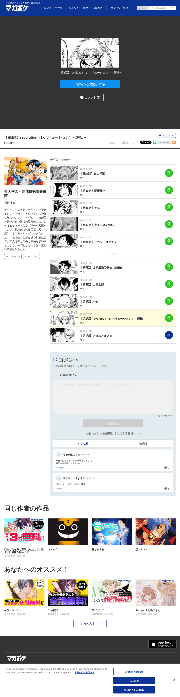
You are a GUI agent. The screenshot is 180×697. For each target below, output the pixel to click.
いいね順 (83, 443)
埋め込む (166, 142)
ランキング (73, 8)
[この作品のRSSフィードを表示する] (174, 142)
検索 (174, 8)
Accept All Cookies (134, 689)
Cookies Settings (134, 671)
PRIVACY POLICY (84, 672)
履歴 (85, 8)
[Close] (174, 680)
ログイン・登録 (119, 8)
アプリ (58, 8)
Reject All (134, 680)
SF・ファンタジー (13, 256)
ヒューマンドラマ (31, 256)
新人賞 (47, 8)
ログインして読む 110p (90, 84)
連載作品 (97, 8)
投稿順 (143, 443)
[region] (90, 680)
